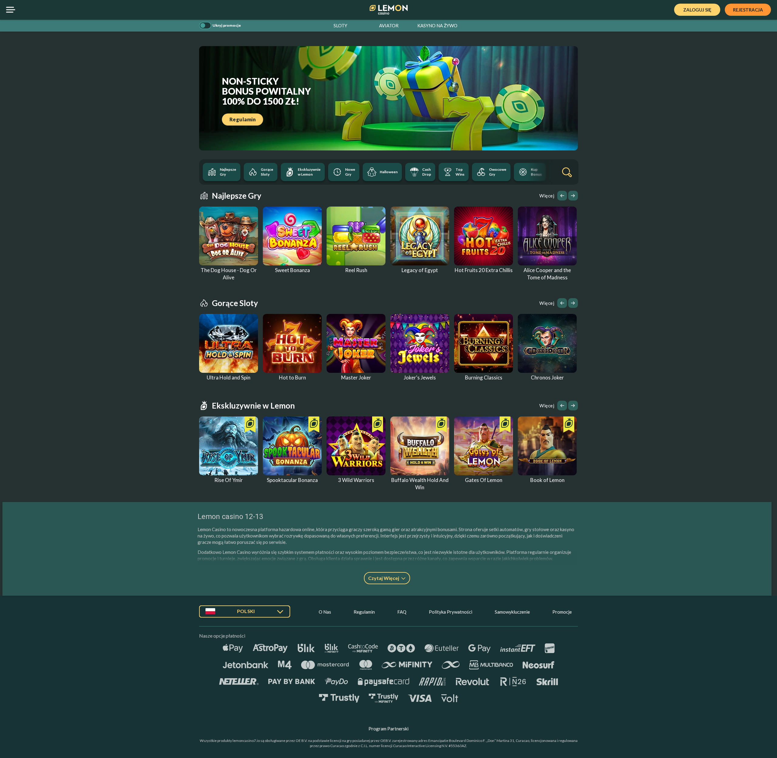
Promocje (562, 612)
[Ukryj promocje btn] (205, 25)
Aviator (389, 25)
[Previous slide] (562, 195)
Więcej (546, 195)
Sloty (340, 25)
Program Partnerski (388, 728)
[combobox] (245, 613)
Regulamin (364, 612)
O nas (325, 612)
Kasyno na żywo (437, 25)
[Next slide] (573, 195)
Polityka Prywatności (450, 612)
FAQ (401, 612)
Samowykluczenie (512, 612)
